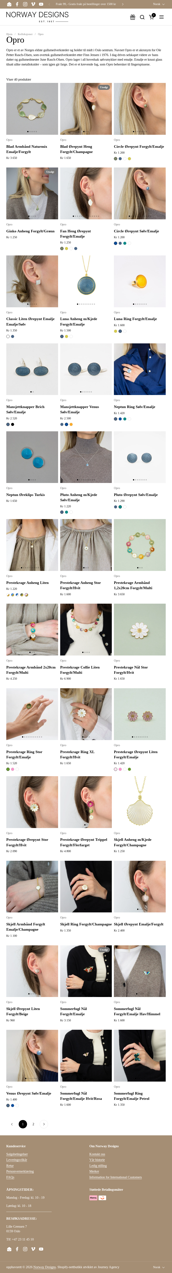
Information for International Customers (115, 1177)
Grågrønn (115, 158)
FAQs (10, 1177)
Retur (10, 1165)
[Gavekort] (132, 17)
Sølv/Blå (17, 595)
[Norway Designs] (37, 17)
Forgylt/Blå (12, 595)
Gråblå (120, 158)
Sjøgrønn (124, 243)
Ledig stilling (98, 1165)
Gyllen (129, 158)
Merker (94, 1171)
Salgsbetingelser (17, 1154)
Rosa (12, 769)
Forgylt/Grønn (21, 595)
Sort (12, 424)
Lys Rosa (115, 769)
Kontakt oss (97, 1154)
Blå (115, 243)
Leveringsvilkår (16, 1160)
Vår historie (97, 1160)
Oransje (71, 424)
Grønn (8, 769)
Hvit (124, 158)
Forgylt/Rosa (26, 595)
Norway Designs (44, 1267)
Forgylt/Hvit (8, 595)
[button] (142, 17)
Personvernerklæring (20, 1171)
